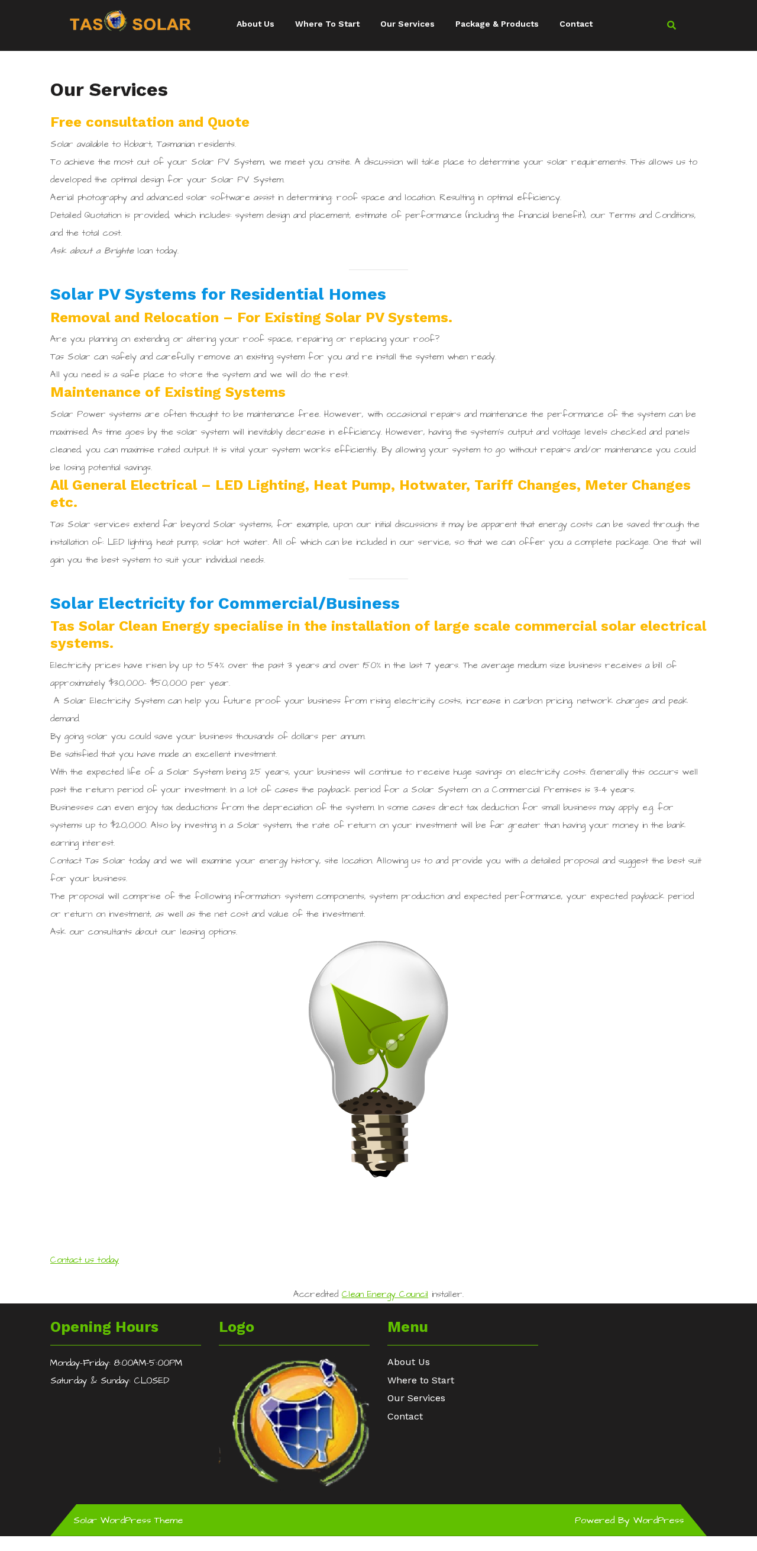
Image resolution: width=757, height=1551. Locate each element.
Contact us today (84, 1260)
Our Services (407, 23)
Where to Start (327, 23)
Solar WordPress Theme (128, 1520)
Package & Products (497, 23)
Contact (576, 23)
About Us (255, 23)
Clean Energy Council (385, 1294)
